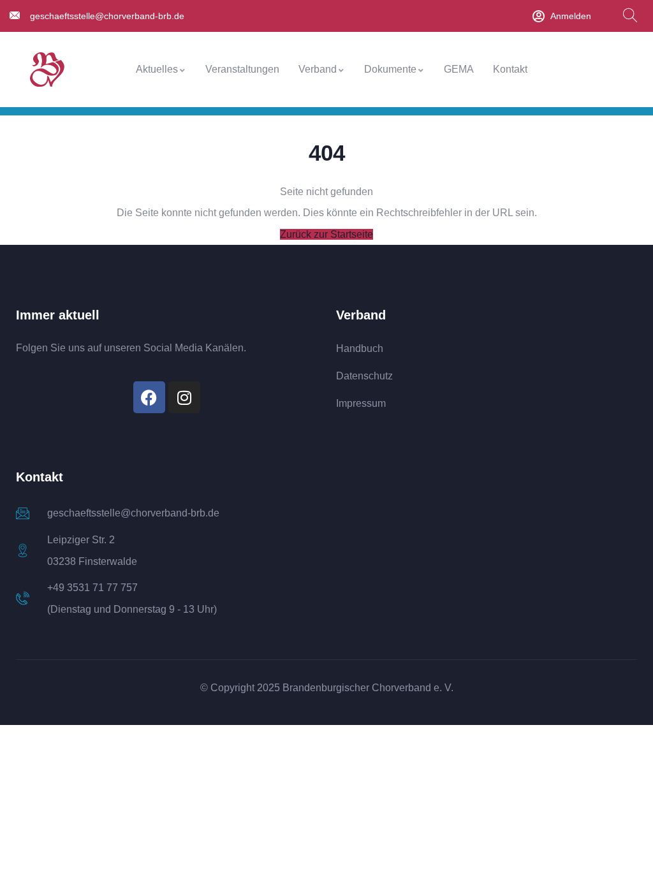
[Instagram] (184, 397)
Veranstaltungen (242, 69)
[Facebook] (149, 397)
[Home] (47, 69)
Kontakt (510, 69)
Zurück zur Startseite (326, 234)
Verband (317, 69)
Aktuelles (157, 69)
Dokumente (390, 69)
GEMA (459, 69)
